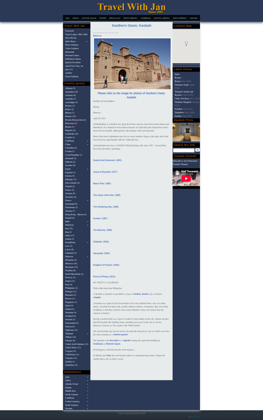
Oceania (194, 18)
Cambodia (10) (71, 133)
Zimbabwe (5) (71, 364)
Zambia (178, 115)
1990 (115, 207)
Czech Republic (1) (73, 154)
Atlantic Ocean (89, 18)
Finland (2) (70, 186)
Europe (102, 18)
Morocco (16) (71, 263)
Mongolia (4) (71, 259)
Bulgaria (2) (70, 130)
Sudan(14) (69, 308)
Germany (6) (70, 196)
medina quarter (120, 334)
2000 (105, 242)
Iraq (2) (68, 231)
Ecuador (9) (70, 165)
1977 (114, 172)
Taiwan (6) (70, 326)
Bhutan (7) (70, 112)
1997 (104, 218)
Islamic (145, 294)
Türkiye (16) (70, 336)
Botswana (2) (71, 123)
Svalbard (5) (70, 315)
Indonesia (69, 224)
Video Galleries (72, 48)
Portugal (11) (71, 291)
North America (130, 18)
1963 (118, 160)
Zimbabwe (179, 112)
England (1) (70, 172)
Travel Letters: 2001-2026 (76, 34)
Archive (68, 72)
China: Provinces (182, 98)
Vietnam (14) (71, 357)
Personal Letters (72, 55)
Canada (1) (70, 137)
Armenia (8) (70, 95)
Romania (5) (70, 294)
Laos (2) (68, 245)
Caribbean (146, 18)
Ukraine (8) (70, 340)
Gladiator (97, 242)
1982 (108, 183)
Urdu (108, 355)
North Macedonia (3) (74, 273)
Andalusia (98, 344)
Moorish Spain (113, 344)
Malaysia (69, 256)
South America (180, 18)
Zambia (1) (70, 361)
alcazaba (114, 340)
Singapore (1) (71, 301)
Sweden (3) (70, 319)
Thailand (69, 333)
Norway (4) (70, 277)
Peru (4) (68, 284)
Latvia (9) (69, 249)
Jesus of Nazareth (102, 172)
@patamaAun (195, 417)
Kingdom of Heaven (102, 265)
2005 (116, 265)
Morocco (97, 36)
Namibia (178, 108)
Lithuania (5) (70, 252)
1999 (109, 230)
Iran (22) (69, 228)
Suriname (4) (70, 312)
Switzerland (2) (71, 322)
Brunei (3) (71, 126)
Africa (75, 18)
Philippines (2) (71, 287)
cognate (127, 340)
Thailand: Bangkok (183, 101)
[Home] (131, 13)
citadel (97, 297)
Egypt (67, 168)
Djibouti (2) (70, 161)
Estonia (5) (70, 175)
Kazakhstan (70, 242)
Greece (68, 200)
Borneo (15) (71, 116)
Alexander (98, 253)
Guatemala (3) (71, 207)
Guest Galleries (71, 76)
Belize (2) (69, 109)
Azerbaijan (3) (71, 102)
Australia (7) (70, 98)
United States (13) (73, 347)
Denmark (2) (70, 158)
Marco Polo (98, 183)
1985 (117, 195)
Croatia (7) (70, 151)
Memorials (69, 51)
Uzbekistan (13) (72, 354)
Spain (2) (69, 305)
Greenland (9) (71, 203)
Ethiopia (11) (71, 179)
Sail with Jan (70, 37)
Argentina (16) (71, 91)
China (67, 144)
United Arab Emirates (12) (76, 344)
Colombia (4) (71, 147)
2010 (112, 276)
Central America (162, 18)
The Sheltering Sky (102, 207)
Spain (177, 74)
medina (137, 294)
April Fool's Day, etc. (74, 65)
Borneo (178, 77)
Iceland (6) (70, 217)
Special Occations (73, 62)
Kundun (97, 218)
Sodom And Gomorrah (104, 160)
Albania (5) (70, 88)
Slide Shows (70, 41)
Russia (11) (70, 298)
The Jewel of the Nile (103, 195)
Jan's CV (69, 69)
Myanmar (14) (71, 266)
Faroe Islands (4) (72, 182)
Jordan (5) (69, 238)
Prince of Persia (101, 276)
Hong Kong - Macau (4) (75, 214)
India (67, 221)
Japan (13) (69, 235)
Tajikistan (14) (71, 329)
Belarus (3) (70, 105)
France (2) (69, 189)
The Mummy (99, 230)
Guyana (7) (70, 210)
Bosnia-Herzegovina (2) (75, 119)
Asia (67, 18)
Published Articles (73, 58)
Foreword (69, 30)
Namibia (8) (70, 270)
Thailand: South (181, 84)
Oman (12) (70, 280)
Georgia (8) (70, 193)
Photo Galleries (71, 44)
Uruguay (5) (70, 350)
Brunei (178, 81)
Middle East (114, 18)
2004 (107, 253)
